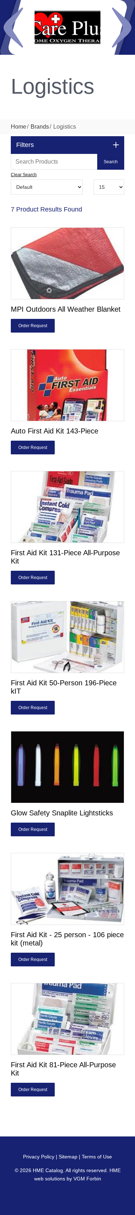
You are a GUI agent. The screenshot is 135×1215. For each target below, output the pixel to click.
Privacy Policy (38, 1157)
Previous (13, 27)
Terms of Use (97, 1157)
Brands (40, 127)
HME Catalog (48, 1170)
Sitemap (68, 1157)
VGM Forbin (87, 1178)
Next (121, 27)
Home (18, 127)
